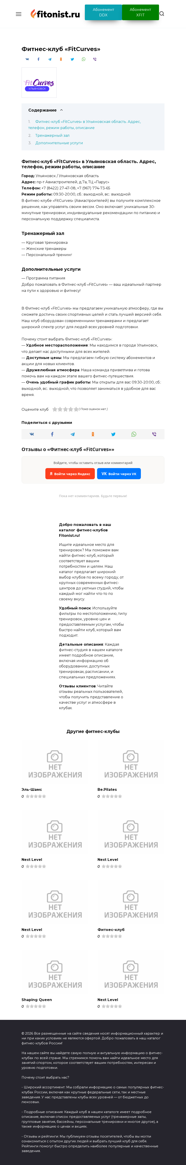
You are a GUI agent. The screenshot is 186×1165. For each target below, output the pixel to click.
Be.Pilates (107, 789)
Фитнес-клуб (111, 930)
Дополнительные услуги (59, 143)
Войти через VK (119, 473)
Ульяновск (37, 88)
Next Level (32, 859)
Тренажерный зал (52, 135)
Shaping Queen (37, 1000)
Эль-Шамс (32, 789)
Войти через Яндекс (70, 473)
